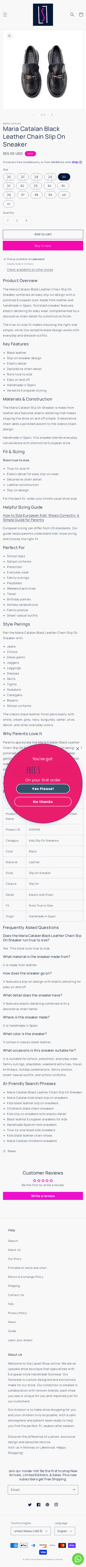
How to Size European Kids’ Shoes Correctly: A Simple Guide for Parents (41, 517)
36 (9, 195)
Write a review (43, 1196)
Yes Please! (43, 788)
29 (50, 177)
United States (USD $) (28, 1531)
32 (22, 186)
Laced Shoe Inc (38, 1559)
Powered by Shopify (54, 1559)
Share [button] (12, 1151)
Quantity (8, 212)
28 (36, 177)
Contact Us (16, 1295)
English (62, 1531)
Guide (12, 1331)
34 (49, 186)
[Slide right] (52, 115)
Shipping (14, 1286)
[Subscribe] (73, 1489)
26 (9, 177)
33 (36, 186)
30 (64, 177)
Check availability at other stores (30, 269)
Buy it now (43, 246)
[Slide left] (34, 115)
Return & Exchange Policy (25, 1277)
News (12, 1322)
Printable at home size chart (27, 1268)
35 (63, 186)
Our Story (14, 1259)
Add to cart (43, 234)
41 (8, 204)
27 (23, 177)
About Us (14, 1250)
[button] (5, 14)
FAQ (11, 1304)
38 (36, 195)
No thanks (43, 801)
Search (13, 1241)
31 (8, 186)
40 (64, 195)
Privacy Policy (17, 1313)
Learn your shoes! (20, 1340)
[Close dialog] (77, 748)
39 (50, 195)
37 (23, 195)
